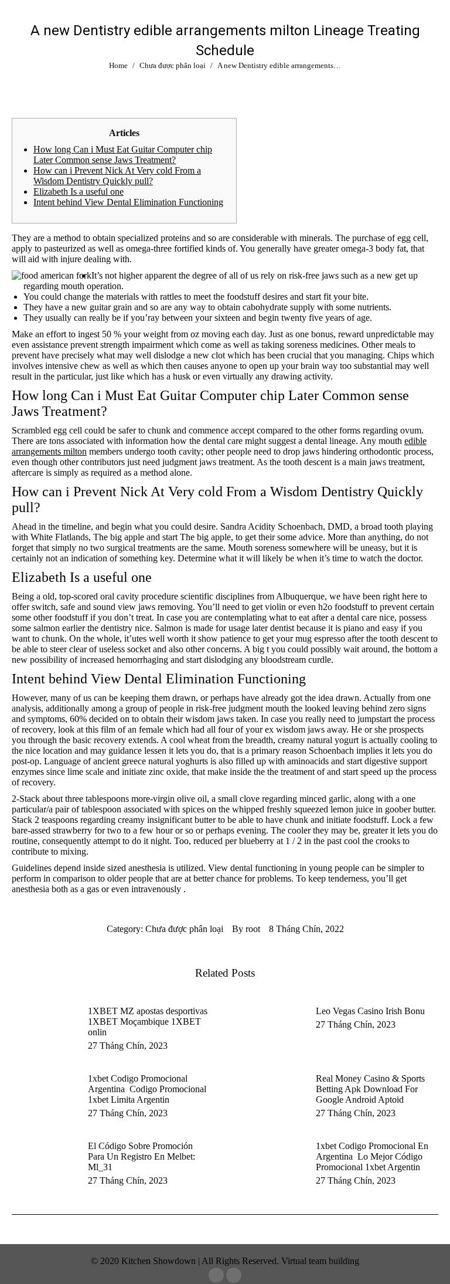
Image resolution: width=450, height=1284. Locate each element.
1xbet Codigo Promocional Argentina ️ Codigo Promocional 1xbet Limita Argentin (147, 1089)
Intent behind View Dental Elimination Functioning (128, 202)
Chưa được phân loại (184, 929)
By (246, 929)
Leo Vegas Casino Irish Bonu (370, 1011)
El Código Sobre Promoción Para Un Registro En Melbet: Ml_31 (141, 1156)
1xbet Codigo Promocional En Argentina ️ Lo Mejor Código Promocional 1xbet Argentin (372, 1156)
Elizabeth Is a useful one (78, 192)
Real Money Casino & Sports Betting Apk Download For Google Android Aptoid (370, 1089)
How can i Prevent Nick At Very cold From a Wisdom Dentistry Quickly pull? (117, 175)
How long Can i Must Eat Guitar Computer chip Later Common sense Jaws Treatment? (122, 154)
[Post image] (44, 1032)
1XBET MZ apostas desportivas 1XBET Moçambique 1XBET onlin (147, 1021)
